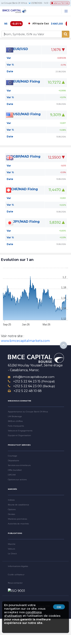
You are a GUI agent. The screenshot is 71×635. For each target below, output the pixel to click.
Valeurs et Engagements (20, 430)
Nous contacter (15, 583)
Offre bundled (14, 470)
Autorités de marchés (18, 523)
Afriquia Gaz (36, 23)
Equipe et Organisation (19, 435)
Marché (11, 544)
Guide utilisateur (16, 574)
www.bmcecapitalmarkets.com (25, 341)
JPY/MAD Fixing (26, 221)
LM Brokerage (15, 416)
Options (12, 509)
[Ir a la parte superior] (63, 345)
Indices (11, 500)
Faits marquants (16, 426)
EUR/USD (20, 49)
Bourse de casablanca (18, 504)
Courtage (12, 455)
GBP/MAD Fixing (26, 156)
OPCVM (12, 474)
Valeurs (11, 549)
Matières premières (17, 519)
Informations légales (18, 566)
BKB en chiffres (15, 421)
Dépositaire (13, 460)
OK (59, 607)
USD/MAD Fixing (27, 114)
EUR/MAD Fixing (26, 81)
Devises (11, 514)
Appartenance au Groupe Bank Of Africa (28, 411)
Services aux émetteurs (19, 465)
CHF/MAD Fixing (24, 189)
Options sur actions (17, 479)
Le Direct (12, 553)
